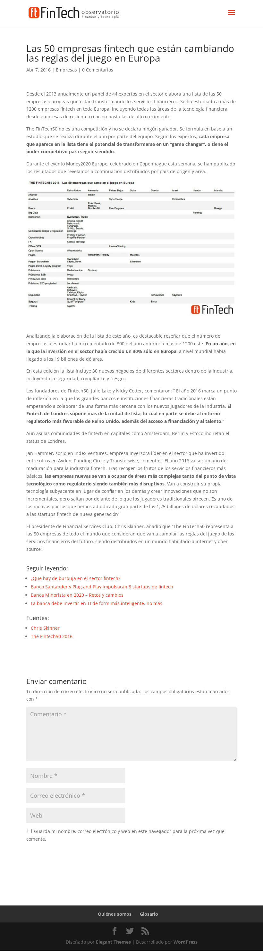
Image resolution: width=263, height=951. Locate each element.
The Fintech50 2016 (52, 636)
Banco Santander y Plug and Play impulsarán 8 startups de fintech (102, 587)
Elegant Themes (113, 942)
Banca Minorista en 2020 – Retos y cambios (77, 595)
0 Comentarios (97, 70)
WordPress (186, 942)
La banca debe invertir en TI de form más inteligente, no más (96, 603)
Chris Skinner (45, 628)
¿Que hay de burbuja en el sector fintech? (75, 578)
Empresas (66, 70)
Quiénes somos (115, 914)
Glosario (149, 914)
